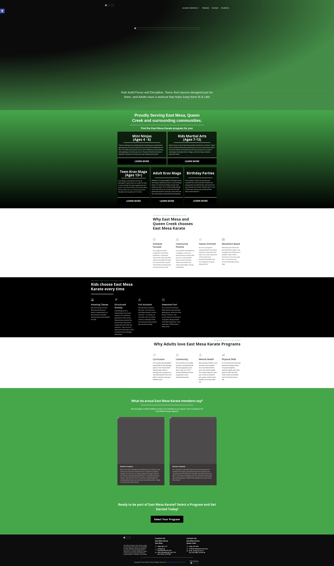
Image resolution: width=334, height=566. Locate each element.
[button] (2, 11)
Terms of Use (181, 562)
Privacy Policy (171, 562)
